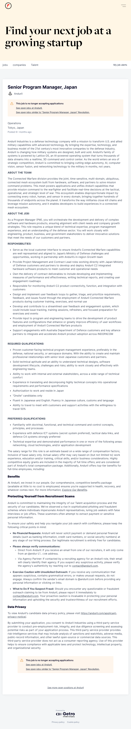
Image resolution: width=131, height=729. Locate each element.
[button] (123, 6)
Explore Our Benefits (74, 489)
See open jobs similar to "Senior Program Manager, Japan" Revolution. (53, 112)
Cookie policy (73, 722)
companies (19, 64)
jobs (5, 64)
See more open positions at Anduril (65, 687)
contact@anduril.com (85, 565)
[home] (8, 6)
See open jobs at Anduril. (29, 108)
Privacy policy (58, 722)
